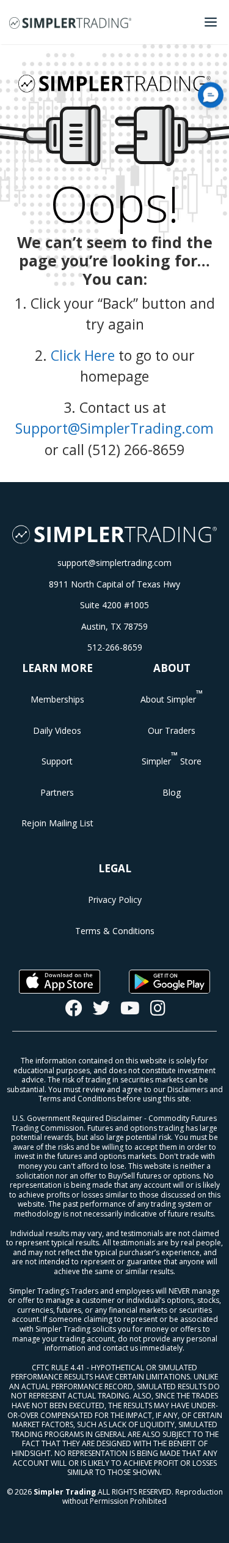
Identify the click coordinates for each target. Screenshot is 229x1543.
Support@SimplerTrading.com (114, 428)
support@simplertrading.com (114, 562)
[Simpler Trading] (70, 22)
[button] (211, 95)
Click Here (83, 355)
